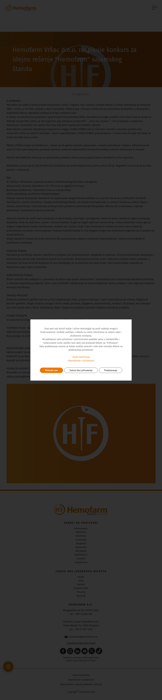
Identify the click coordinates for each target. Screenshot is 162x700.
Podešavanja (110, 370)
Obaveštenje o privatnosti (81, 360)
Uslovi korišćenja (81, 357)
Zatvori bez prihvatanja (80, 370)
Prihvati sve (51, 370)
